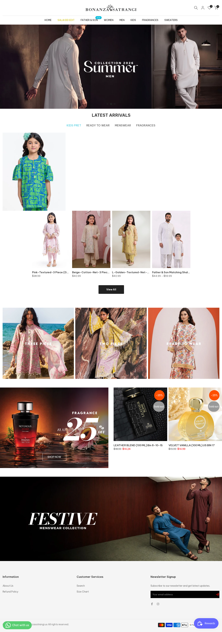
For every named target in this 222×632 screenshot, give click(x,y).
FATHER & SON (91, 20)
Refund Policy (10, 591)
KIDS (133, 20)
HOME (48, 20)
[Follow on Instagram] (158, 604)
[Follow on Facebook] (152, 604)
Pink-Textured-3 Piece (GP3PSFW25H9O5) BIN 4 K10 (67, 272)
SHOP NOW (54, 457)
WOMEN (108, 20)
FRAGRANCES (150, 20)
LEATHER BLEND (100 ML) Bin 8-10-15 (138, 445)
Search (81, 585)
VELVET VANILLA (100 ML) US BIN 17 (192, 445)
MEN (122, 20)
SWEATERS (171, 20)
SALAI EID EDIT (66, 20)
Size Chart (83, 591)
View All (111, 289)
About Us (8, 585)
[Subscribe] (217, 594)
